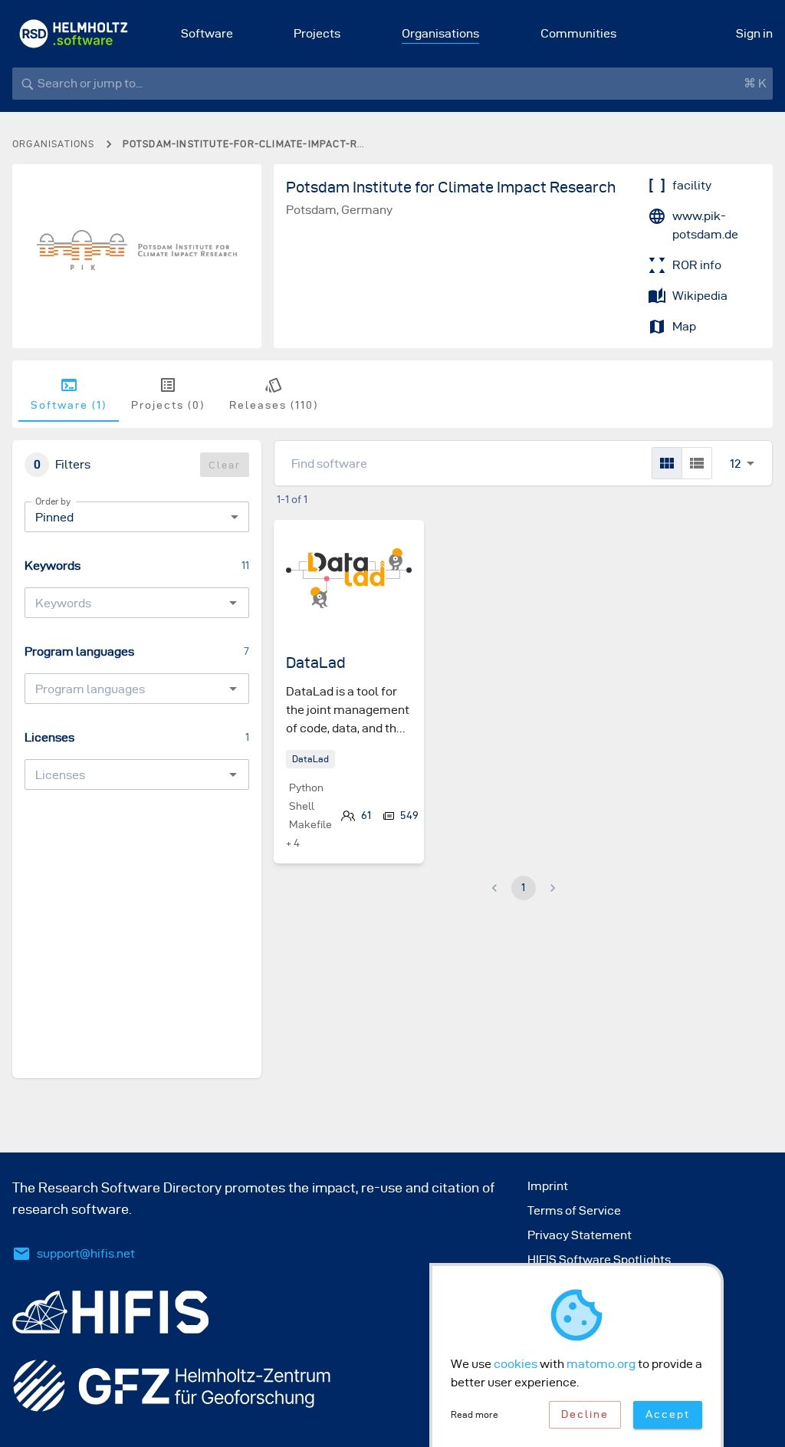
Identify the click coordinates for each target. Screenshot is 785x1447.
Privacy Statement (579, 1234)
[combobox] (124, 602)
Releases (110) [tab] (273, 405)
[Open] (233, 602)
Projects (317, 33)
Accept (667, 1414)
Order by (53, 501)
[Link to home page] (73, 33)
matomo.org (601, 1363)
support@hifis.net (86, 1253)
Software (207, 33)
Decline (585, 1414)
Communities (578, 33)
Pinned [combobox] (54, 517)
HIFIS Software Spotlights (599, 1259)
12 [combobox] (735, 463)
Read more (474, 1414)
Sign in (754, 33)
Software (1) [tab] (69, 405)
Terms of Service (574, 1210)
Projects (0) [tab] (168, 405)
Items (735, 447)
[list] (697, 463)
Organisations (440, 33)
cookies (515, 1363)
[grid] (667, 463)
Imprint (547, 1185)
